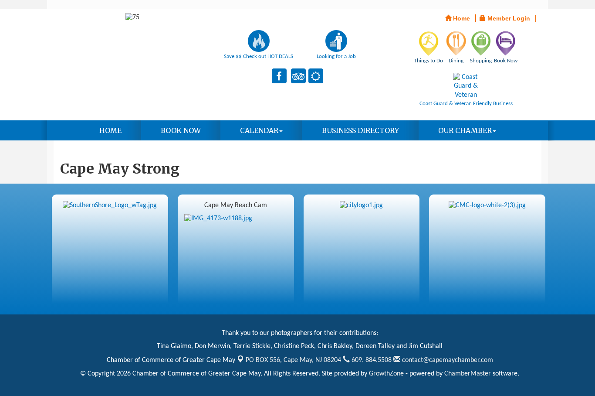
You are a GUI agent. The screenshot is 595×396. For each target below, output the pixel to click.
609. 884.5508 (371, 360)
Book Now (181, 130)
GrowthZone (386, 373)
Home (110, 130)
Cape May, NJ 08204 (293, 360)
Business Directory (360, 130)
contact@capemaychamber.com (446, 360)
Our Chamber (465, 130)
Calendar (259, 130)
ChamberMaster (467, 373)
